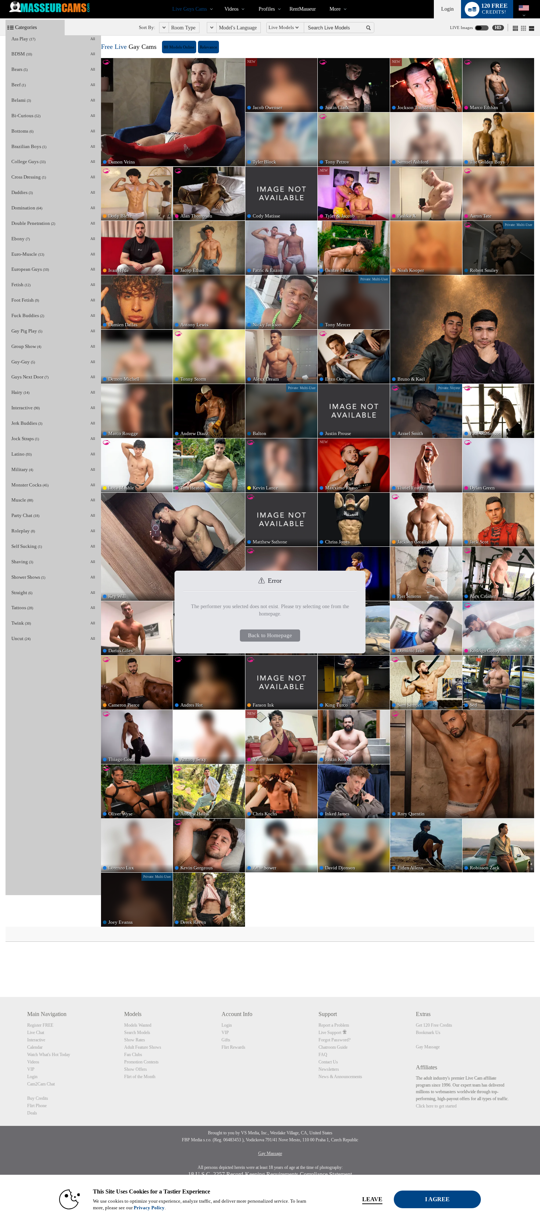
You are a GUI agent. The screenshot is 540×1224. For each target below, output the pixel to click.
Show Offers (135, 1069)
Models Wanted (137, 1025)
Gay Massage (428, 1046)
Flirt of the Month (139, 1076)
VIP (31, 1069)
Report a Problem (333, 1025)
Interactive (36, 1039)
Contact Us (328, 1062)
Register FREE (40, 1025)
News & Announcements (340, 1076)
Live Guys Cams (189, 9)
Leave (372, 1199)
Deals (32, 1113)
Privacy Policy (149, 1207)
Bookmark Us (428, 1032)
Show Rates (134, 1039)
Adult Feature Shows (142, 1047)
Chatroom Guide (333, 1047)
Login (447, 9)
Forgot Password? (334, 1039)
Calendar (35, 1047)
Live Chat (35, 1032)
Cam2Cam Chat (41, 1084)
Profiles (267, 9)
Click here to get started (436, 1106)
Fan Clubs (133, 1054)
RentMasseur (302, 9)
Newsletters (328, 1069)
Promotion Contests (141, 1062)
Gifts (226, 1039)
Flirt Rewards (233, 1047)
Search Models (137, 1032)
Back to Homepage (270, 635)
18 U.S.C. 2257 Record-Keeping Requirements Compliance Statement (270, 1174)
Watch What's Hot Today (48, 1054)
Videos (231, 9)
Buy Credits (37, 1098)
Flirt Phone (37, 1105)
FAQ (322, 1054)
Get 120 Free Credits (434, 1025)
